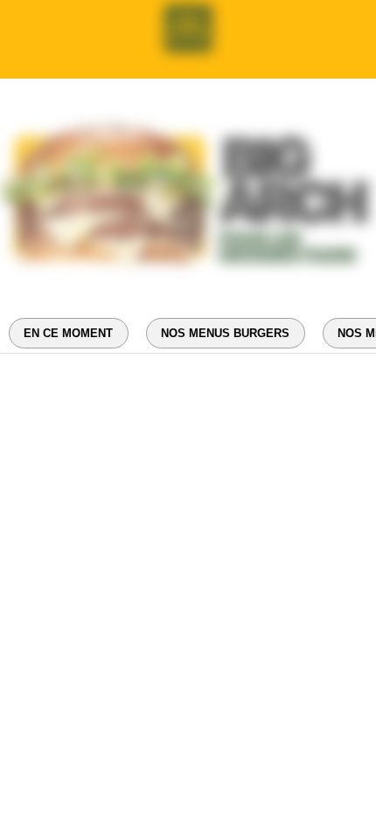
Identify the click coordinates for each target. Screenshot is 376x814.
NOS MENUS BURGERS (225, 333)
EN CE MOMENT (68, 333)
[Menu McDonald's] (188, 28)
